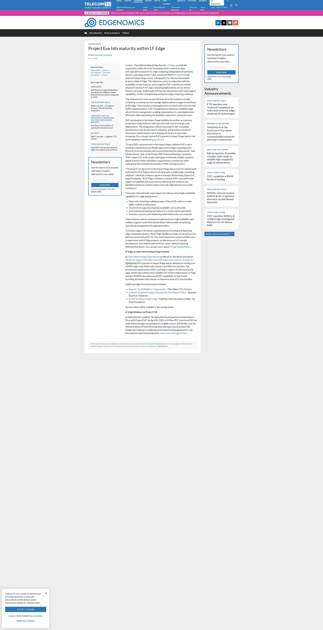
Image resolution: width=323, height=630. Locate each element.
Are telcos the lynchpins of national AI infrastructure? (102, 126)
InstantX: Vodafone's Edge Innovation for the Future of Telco (157, 292)
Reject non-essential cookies (25, 616)
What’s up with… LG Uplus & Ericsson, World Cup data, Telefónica (102, 108)
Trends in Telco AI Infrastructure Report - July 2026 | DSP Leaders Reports (103, 119)
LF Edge (171, 65)
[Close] (46, 593)
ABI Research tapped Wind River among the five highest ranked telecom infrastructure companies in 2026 (105, 93)
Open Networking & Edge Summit (144, 256)
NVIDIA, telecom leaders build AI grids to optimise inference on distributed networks (220, 198)
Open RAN (145, 8)
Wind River (96, 87)
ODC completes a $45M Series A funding (220, 178)
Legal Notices (162, 346)
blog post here (156, 139)
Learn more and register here (173, 333)
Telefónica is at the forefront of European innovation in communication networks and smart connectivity (221, 133)
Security (95, 133)
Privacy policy (96, 191)
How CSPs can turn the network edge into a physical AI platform (104, 148)
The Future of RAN (216, 172)
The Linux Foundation (103, 55)
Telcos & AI (193, 8)
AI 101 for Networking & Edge (143, 299)
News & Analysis (112, 33)
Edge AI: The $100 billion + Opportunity (147, 289)
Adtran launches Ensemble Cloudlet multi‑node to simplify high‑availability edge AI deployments (221, 158)
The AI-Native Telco (100, 102)
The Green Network (175, 8)
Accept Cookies (26, 609)
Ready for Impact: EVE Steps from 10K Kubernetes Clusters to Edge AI (159, 260)
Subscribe (105, 185)
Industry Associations (100, 71)
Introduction (95, 33)
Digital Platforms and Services (125, 8)
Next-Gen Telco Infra (217, 150)
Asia (213, 7)
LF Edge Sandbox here (180, 246)
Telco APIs (202, 8)
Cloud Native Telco (159, 8)
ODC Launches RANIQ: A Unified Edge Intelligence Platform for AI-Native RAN (220, 221)
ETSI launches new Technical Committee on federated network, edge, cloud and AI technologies (221, 109)
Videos (125, 33)
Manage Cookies (26, 621)
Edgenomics (94, 44)
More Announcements (218, 234)
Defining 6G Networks (218, 123)
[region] (25, 608)
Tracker (104, 75)
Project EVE (180, 74)
